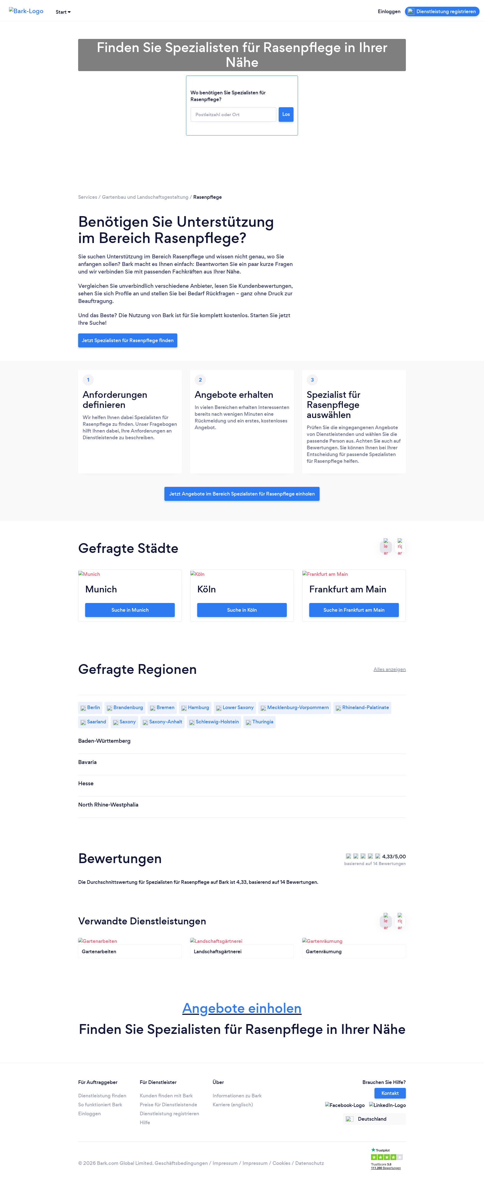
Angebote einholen (242, 1008)
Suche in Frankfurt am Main (354, 610)
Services (87, 197)
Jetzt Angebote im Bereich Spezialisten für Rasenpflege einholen (242, 493)
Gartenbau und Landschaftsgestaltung (145, 197)
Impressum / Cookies (266, 1163)
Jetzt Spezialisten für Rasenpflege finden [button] (128, 340)
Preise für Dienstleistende (168, 1104)
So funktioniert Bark (100, 1104)
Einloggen (389, 11)
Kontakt (390, 1093)
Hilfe (145, 1122)
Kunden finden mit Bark (166, 1095)
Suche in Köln (242, 610)
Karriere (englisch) (233, 1104)
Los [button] (286, 114)
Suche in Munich (130, 610)
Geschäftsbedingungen (181, 1163)
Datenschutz (309, 1163)
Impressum (225, 1163)
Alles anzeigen (390, 669)
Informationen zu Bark (237, 1095)
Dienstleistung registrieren (169, 1113)
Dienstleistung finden (102, 1095)
